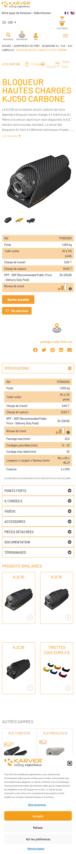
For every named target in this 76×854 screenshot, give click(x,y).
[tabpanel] (38, 429)
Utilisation (11, 64)
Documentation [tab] (17, 542)
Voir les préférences (38, 839)
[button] (70, 763)
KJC (63, 45)
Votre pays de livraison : (26, 13)
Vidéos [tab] (9, 511)
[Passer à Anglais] (71, 12)
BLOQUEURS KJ (50, 45)
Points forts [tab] (15, 490)
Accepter (38, 816)
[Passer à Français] (65, 12)
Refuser (38, 827)
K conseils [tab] (13, 500)
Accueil (6, 45)
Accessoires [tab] (14, 521)
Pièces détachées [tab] (19, 531)
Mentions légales (35, 848)
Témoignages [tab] (15, 552)
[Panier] (62, 18)
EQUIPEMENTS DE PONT (27, 45)
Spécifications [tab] (16, 368)
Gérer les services (37, 804)
